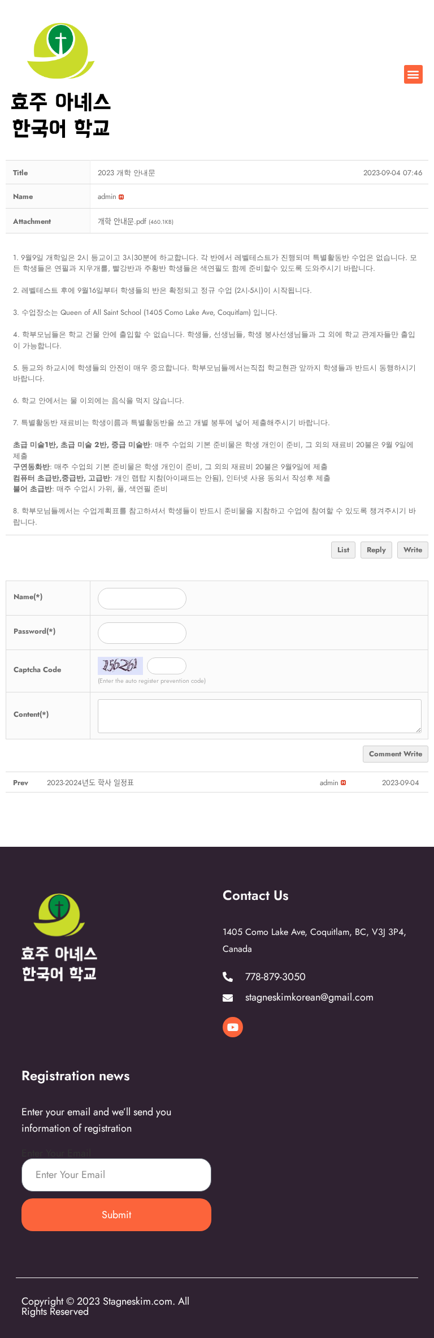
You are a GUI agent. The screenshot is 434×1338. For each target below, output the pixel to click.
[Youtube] (233, 1027)
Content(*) (31, 714)
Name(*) (28, 596)
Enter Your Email (56, 1153)
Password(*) (34, 631)
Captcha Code (37, 669)
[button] (413, 74)
